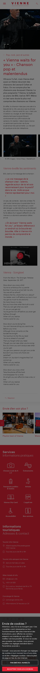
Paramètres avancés (20, 663)
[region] (20, 645)
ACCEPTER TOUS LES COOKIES (20, 669)
